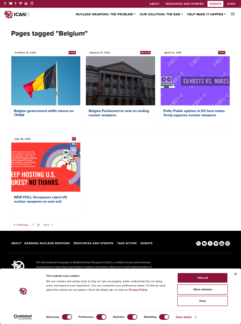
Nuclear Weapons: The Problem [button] (105, 14)
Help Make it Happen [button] (205, 14)
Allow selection (202, 289)
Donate (215, 4)
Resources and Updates (94, 243)
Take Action (127, 243)
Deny (202, 300)
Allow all (202, 277)
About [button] (155, 4)
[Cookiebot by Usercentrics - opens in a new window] (22, 317)
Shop (231, 4)
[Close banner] (235, 274)
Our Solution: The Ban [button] (160, 14)
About (16, 243)
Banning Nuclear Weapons (47, 243)
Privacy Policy (138, 289)
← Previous (20, 225)
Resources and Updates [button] (185, 4)
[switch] (101, 317)
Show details (184, 317)
